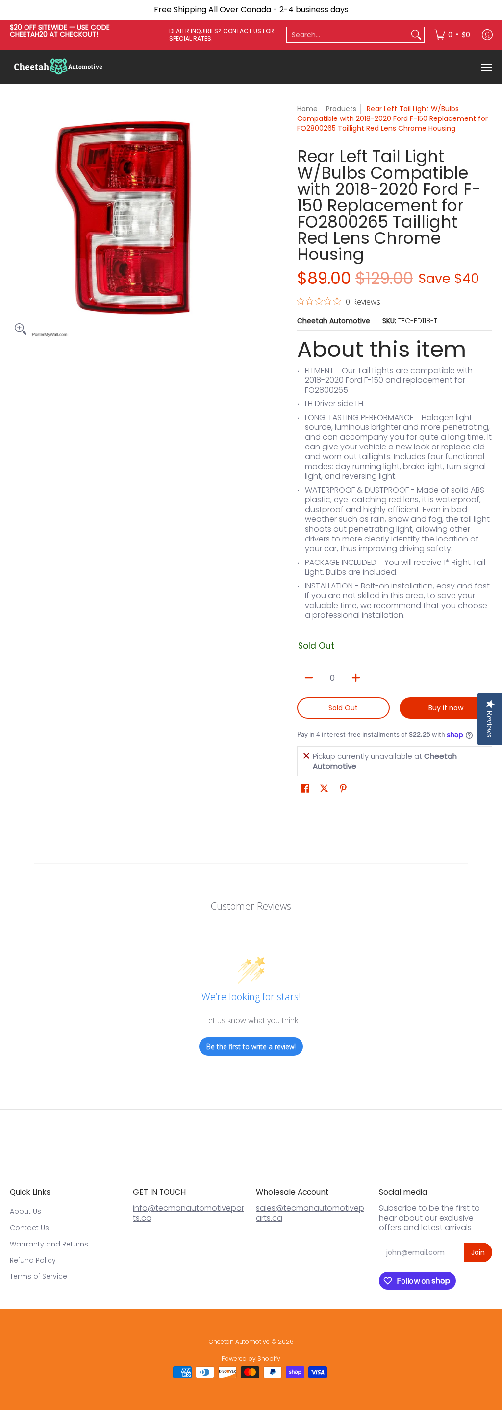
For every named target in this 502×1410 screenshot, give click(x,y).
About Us (25, 1211)
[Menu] (486, 67)
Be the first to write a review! (251, 1046)
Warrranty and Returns (49, 1244)
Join (478, 1252)
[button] (305, 788)
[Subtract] (309, 677)
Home (307, 109)
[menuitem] (452, 35)
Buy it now (445, 708)
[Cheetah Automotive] (59, 67)
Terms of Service (38, 1276)
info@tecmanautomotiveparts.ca (188, 1212)
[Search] (416, 34)
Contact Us (29, 1228)
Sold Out (343, 708)
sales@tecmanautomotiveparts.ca (310, 1212)
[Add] (356, 677)
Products (341, 109)
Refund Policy (33, 1260)
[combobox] (347, 34)
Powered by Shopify (251, 1358)
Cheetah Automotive (333, 321)
